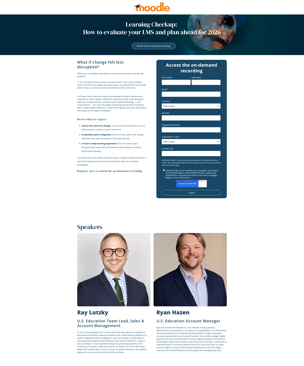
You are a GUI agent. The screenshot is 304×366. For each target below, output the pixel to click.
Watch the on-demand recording (153, 45)
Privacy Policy (174, 165)
